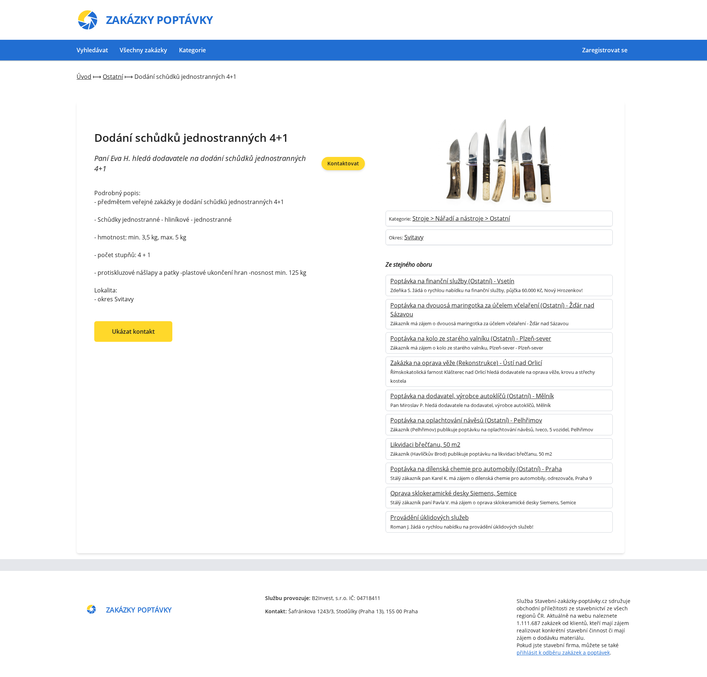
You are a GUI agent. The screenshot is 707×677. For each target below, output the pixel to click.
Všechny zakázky (143, 50)
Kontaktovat (343, 163)
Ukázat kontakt (133, 331)
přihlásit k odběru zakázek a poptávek (563, 652)
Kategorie (192, 50)
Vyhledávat (92, 50)
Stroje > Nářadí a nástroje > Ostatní (461, 218)
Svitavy (413, 237)
